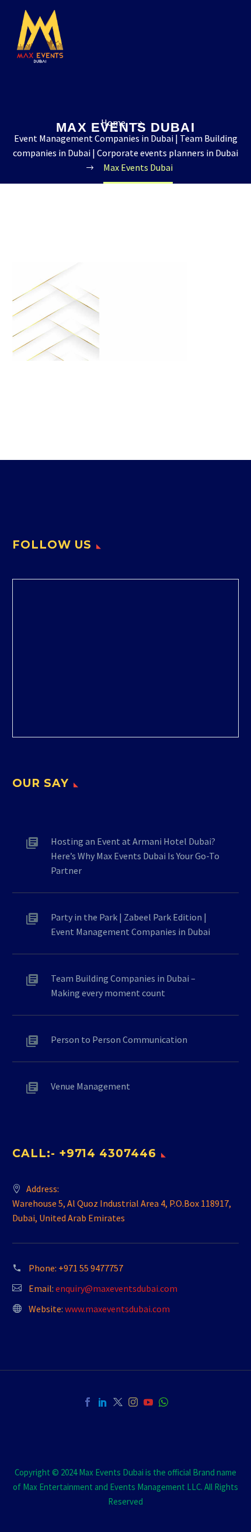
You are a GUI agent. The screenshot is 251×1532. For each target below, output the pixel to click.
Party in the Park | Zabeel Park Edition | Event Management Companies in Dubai (130, 924)
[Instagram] (133, 1402)
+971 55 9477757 (90, 1268)
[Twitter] (118, 1402)
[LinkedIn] (102, 1402)
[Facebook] (87, 1402)
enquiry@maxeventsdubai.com (116, 1288)
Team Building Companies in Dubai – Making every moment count (123, 985)
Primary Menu (228, 36)
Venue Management (90, 1086)
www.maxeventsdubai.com (117, 1309)
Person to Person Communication (119, 1039)
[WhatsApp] (163, 1402)
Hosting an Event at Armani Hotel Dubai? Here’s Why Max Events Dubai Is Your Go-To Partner (135, 855)
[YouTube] (148, 1402)
